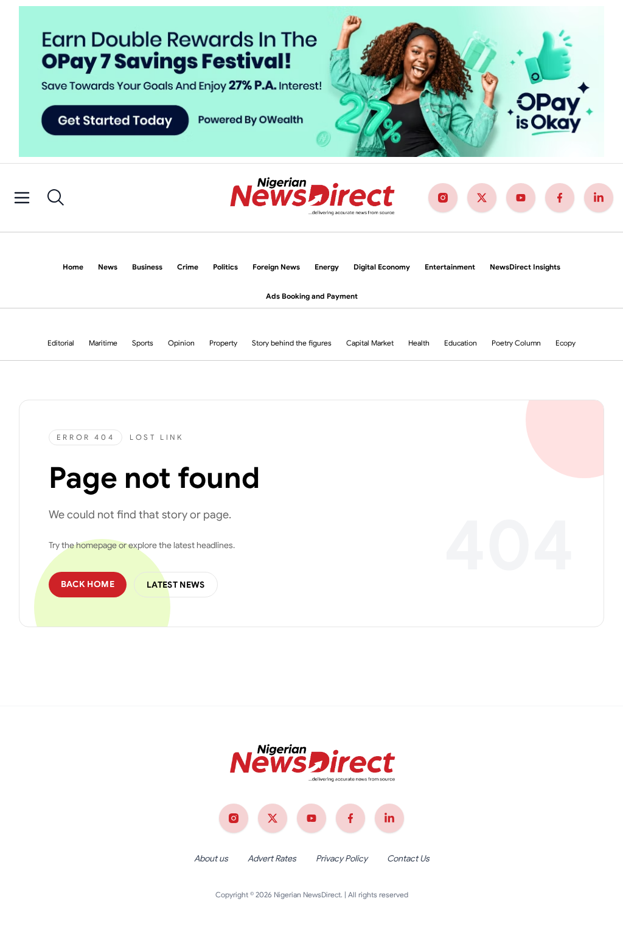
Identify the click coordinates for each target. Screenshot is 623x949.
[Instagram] (443, 197)
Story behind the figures (292, 342)
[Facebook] (559, 197)
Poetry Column (516, 342)
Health (419, 342)
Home (73, 266)
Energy (327, 266)
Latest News (176, 584)
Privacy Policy (341, 858)
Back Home (87, 584)
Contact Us (408, 858)
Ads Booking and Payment (312, 296)
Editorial (60, 342)
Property (223, 342)
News (107, 266)
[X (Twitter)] (481, 197)
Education (460, 342)
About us (211, 858)
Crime (187, 266)
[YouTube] (520, 197)
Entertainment (450, 266)
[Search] (56, 198)
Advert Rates (272, 858)
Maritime (103, 342)
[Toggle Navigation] (22, 198)
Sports (142, 342)
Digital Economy (381, 266)
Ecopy (565, 342)
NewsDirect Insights (525, 266)
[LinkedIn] (598, 197)
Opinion (181, 342)
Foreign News (276, 266)
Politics (225, 266)
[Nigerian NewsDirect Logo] (311, 197)
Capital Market (370, 342)
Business (147, 266)
